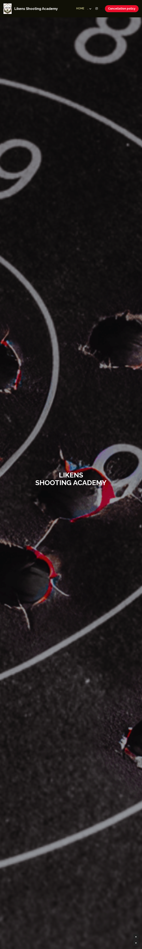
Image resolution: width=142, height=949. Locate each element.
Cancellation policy (121, 8)
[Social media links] (96, 8)
